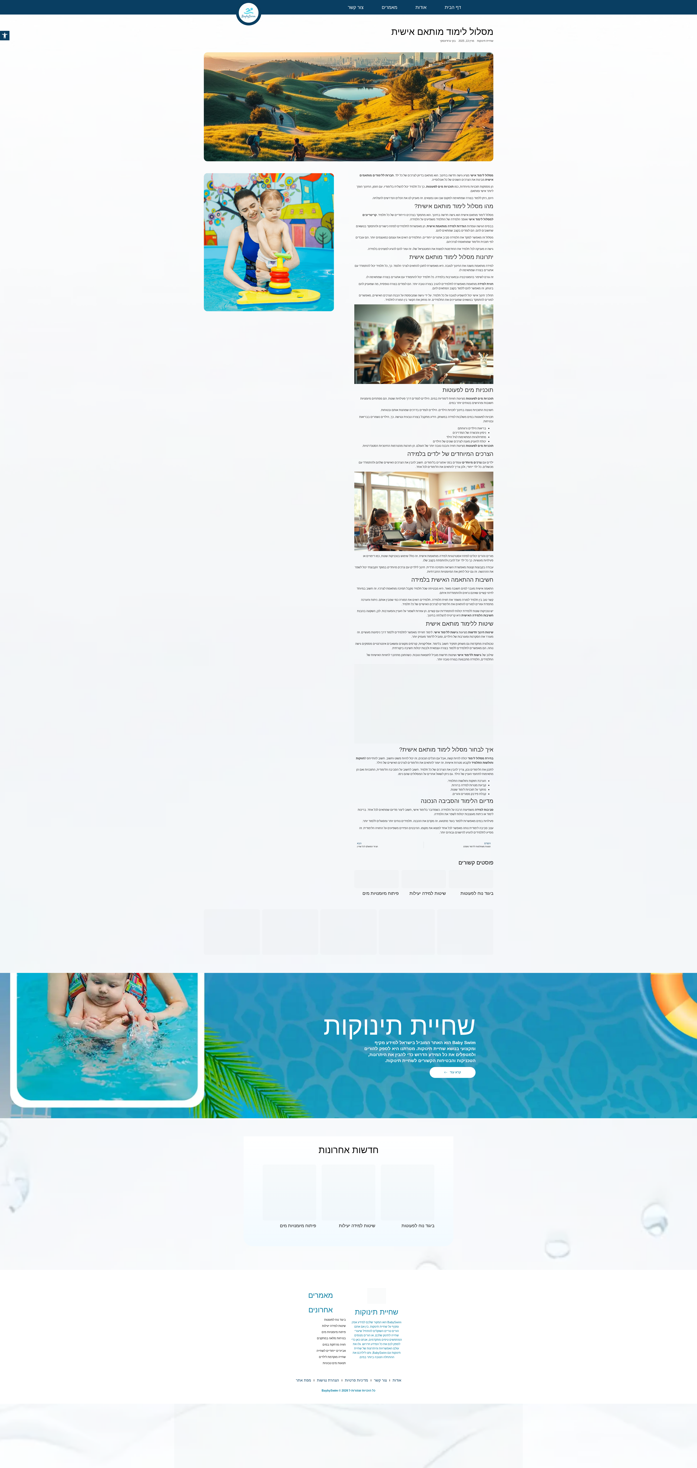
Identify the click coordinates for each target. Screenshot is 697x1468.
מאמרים (389, 7)
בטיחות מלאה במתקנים (331, 1338)
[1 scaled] (348, 932)
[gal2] (407, 932)
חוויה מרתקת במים (334, 1344)
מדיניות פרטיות (356, 1380)
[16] (232, 932)
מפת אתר (303, 1380)
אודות (421, 7)
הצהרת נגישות (328, 1380)
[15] (290, 932)
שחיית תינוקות (485, 40)
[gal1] (465, 932)
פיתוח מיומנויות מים (380, 893)
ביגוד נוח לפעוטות (476, 893)
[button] (4, 35)
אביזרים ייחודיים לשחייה (331, 1350)
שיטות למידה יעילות (427, 893)
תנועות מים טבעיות (334, 1363)
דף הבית (453, 7)
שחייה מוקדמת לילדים (332, 1356)
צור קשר (356, 7)
